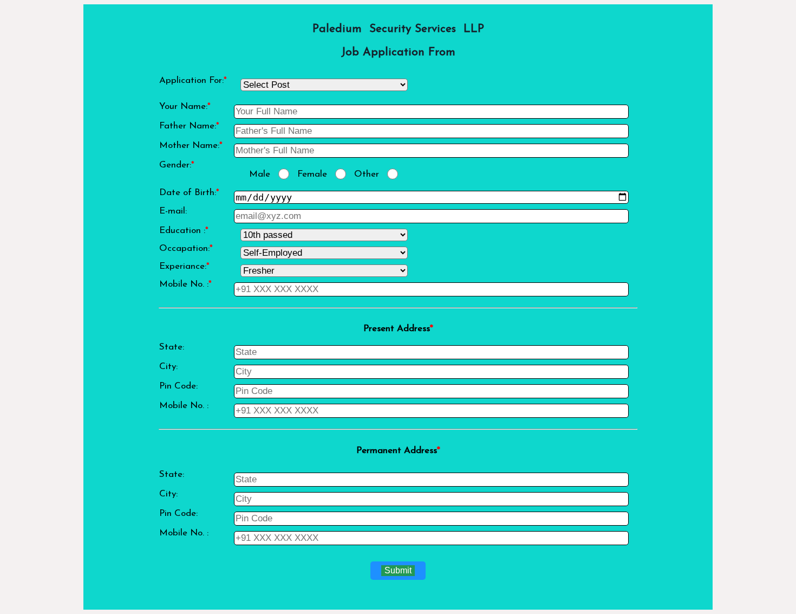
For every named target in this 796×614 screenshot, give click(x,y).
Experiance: (184, 266)
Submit (398, 570)
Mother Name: (191, 145)
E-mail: (173, 211)
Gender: (176, 165)
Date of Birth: (189, 192)
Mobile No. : (185, 284)
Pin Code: (178, 386)
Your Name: (185, 106)
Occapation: (186, 248)
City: (168, 366)
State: (171, 347)
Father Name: (189, 126)
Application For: (193, 80)
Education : (183, 230)
